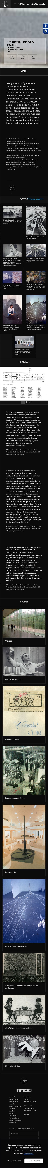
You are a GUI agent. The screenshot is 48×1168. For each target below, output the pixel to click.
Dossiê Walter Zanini (13, 680)
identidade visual (30, 1102)
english (26, 1115)
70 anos (12, 1109)
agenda (11, 1104)
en (33, 4)
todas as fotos (35, 200)
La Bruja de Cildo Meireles (16, 947)
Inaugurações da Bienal (15, 798)
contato (26, 1099)
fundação (12, 1097)
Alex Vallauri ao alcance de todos (19, 1028)
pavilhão (12, 1111)
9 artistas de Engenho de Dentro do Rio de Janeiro (21, 987)
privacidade (28, 1106)
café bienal (13, 1116)
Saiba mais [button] (28, 1154)
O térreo (8, 641)
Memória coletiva (12, 1066)
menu (24, 72)
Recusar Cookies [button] (14, 1161)
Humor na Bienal (12, 740)
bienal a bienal (14, 1099)
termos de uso (29, 1108)
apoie (11, 1113)
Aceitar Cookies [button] (33, 1161)
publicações (13, 1102)
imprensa (27, 1097)
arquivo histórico (15, 1106)
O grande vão (10, 872)
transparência (14, 1118)
